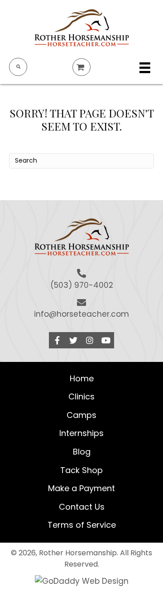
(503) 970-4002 (81, 285)
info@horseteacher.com (81, 314)
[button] (57, 340)
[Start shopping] (81, 67)
